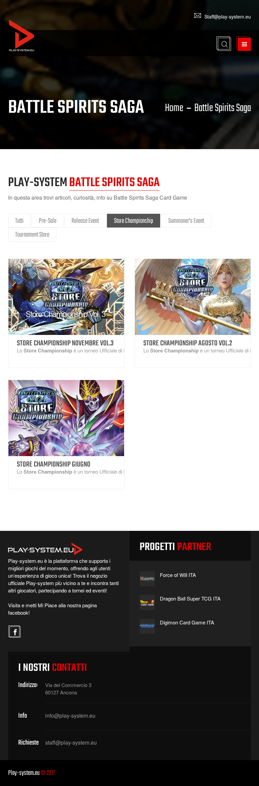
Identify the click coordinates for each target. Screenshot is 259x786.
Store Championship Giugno (53, 464)
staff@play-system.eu (71, 742)
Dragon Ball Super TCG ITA (190, 598)
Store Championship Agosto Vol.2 (187, 343)
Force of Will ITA (178, 574)
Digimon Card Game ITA (187, 622)
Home (174, 108)
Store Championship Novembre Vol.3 (65, 343)
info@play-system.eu (70, 715)
